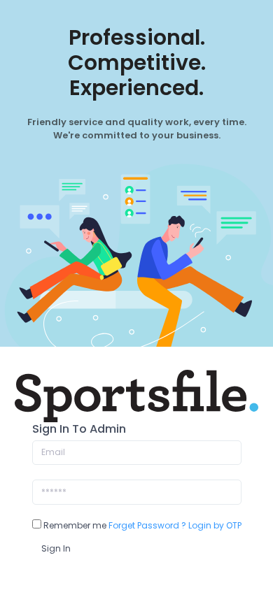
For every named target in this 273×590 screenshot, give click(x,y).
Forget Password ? (147, 525)
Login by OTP (214, 525)
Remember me (73, 525)
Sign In (56, 548)
